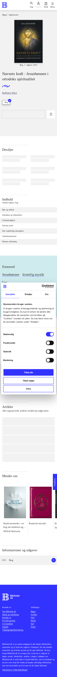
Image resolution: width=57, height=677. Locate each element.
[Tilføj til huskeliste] (51, 114)
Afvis (28, 389)
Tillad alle (28, 372)
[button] (28, 560)
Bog (6, 102)
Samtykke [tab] (10, 294)
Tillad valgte (28, 380)
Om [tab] (46, 294)
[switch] (50, 343)
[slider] (28, 43)
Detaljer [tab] (28, 294)
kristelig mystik (33, 274)
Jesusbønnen (10, 274)
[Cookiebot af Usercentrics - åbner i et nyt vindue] (42, 286)
